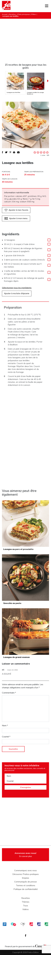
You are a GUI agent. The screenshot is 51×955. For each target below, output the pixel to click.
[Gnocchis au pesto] (25, 577)
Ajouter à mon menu (18, 218)
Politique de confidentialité (25, 889)
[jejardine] (46, 924)
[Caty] (23, 924)
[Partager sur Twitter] (6, 152)
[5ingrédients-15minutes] (13, 924)
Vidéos (25, 909)
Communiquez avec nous (25, 870)
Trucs (25, 905)
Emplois (25, 878)
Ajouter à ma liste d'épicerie (16, 293)
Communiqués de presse (25, 882)
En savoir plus (25, 854)
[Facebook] (25, 935)
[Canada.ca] (40, 945)
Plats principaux (24, 14)
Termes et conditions (25, 885)
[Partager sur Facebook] (2, 152)
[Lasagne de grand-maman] (25, 631)
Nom (5, 725)
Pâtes (33, 14)
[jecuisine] (31, 924)
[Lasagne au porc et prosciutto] (25, 523)
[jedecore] (38, 924)
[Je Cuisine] (6, 6)
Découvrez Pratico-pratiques (25, 874)
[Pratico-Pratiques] (4, 924)
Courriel (6, 736)
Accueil (4, 14)
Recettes (12, 14)
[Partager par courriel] (18, 152)
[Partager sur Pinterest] (10, 152)
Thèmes (25, 902)
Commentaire (9, 692)
